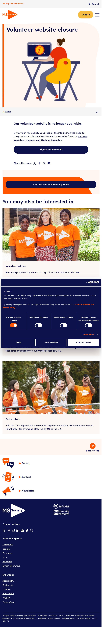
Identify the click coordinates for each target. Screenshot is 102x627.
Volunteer (7, 561)
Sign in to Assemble (51, 149)
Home (8, 111)
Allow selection (51, 342)
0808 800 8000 (17, 3)
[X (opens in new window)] (4, 530)
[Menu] (97, 15)
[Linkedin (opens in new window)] (17, 530)
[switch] (38, 325)
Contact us (7, 585)
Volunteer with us (16, 266)
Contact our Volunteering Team (51, 184)
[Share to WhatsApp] (44, 163)
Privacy (6, 598)
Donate (85, 14)
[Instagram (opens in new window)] (13, 530)
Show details (88, 334)
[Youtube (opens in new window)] (22, 530)
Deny (18, 342)
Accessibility (8, 581)
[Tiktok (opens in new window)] (27, 530)
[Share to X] (34, 163)
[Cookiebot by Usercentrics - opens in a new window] (88, 283)
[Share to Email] (49, 163)
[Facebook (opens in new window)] (8, 530)
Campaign (7, 544)
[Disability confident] (61, 512)
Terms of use (8, 602)
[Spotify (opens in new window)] (31, 530)
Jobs (4, 557)
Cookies (6, 589)
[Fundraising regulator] (61, 506)
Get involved (13, 419)
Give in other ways (11, 566)
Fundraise (7, 553)
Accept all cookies (83, 342)
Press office (8, 593)
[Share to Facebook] (39, 163)
